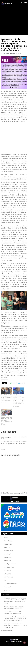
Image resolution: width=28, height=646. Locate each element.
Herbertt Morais (8, 577)
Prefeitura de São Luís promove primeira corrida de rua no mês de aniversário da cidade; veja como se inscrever (15, 618)
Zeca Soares (7, 570)
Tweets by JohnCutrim (7, 630)
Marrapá (6, 537)
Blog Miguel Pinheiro (9, 564)
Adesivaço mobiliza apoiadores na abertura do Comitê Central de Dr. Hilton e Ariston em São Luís (15, 625)
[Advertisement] (14, 20)
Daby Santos (7, 560)
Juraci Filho (7, 590)
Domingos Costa (8, 557)
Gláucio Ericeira (8, 541)
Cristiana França (8, 550)
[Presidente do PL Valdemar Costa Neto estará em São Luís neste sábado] (6, 412)
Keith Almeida (7, 573)
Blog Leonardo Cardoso (10, 583)
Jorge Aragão (7, 554)
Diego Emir (7, 547)
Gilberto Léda (8, 544)
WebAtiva (18, 644)
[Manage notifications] (24, 643)
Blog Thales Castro (9, 567)
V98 (5, 580)
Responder (3, 449)
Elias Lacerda (7, 587)
